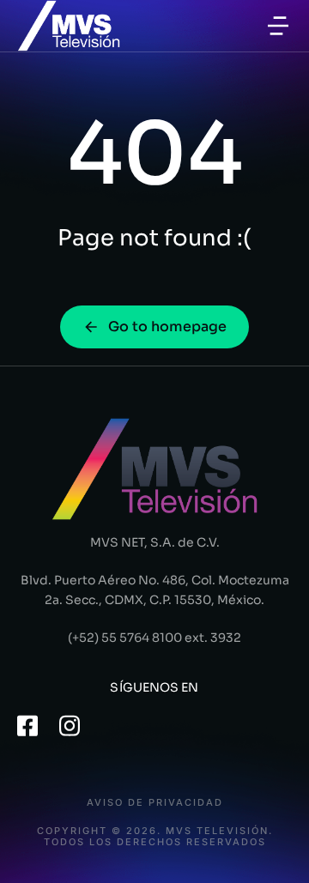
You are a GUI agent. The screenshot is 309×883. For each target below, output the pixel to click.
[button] (278, 25)
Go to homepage (167, 327)
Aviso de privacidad (155, 802)
